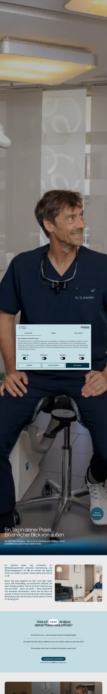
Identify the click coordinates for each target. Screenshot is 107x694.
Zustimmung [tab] (28, 333)
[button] (53, 622)
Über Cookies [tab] (79, 333)
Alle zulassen (77, 365)
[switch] (44, 358)
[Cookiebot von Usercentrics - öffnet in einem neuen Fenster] (82, 327)
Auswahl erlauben (53, 365)
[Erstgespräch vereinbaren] (53, 659)
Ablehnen (29, 365)
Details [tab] (53, 333)
